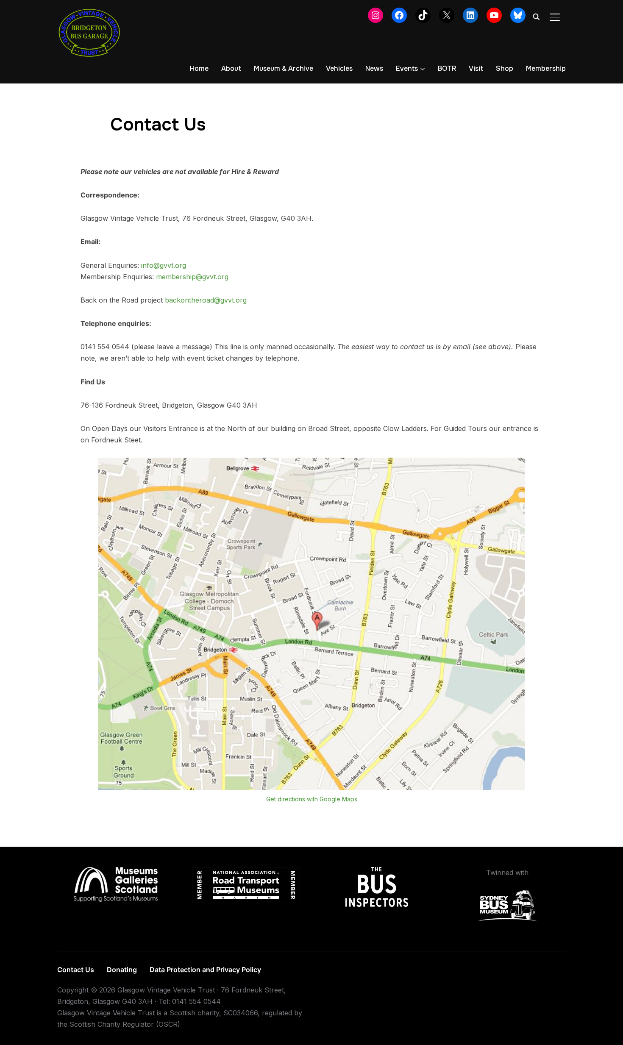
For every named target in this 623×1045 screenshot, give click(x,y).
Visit (476, 68)
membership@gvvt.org (192, 276)
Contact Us (75, 969)
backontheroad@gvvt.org (206, 300)
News (374, 68)
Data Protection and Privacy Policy (205, 969)
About (231, 68)
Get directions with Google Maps (311, 799)
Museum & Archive (283, 68)
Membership (546, 68)
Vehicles (339, 68)
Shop (504, 68)
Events (407, 68)
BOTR (447, 68)
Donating (122, 969)
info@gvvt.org (163, 265)
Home (199, 68)
